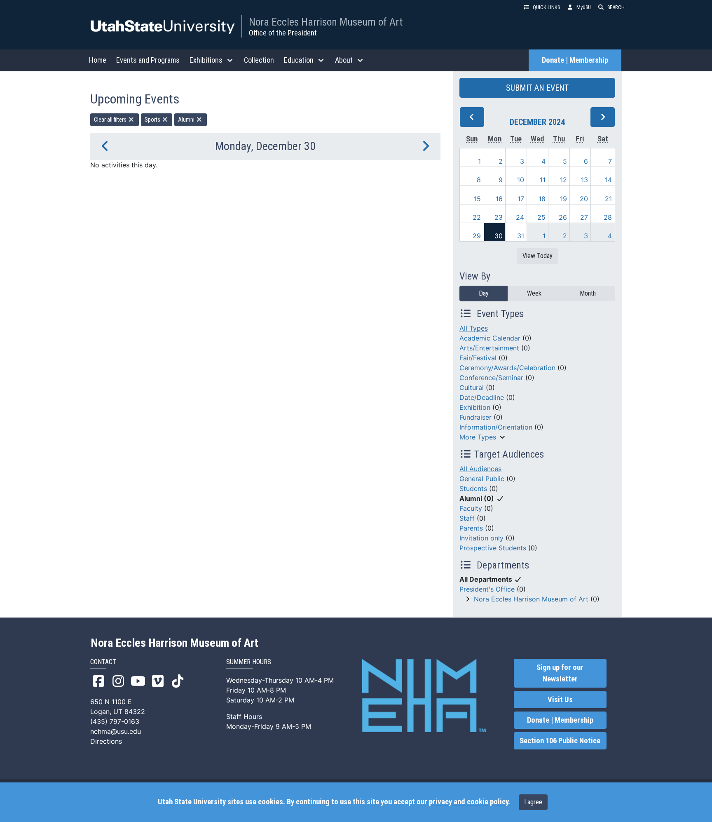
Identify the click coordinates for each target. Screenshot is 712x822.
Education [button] (299, 60)
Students (473, 488)
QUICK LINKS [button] (546, 7)
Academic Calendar (489, 338)
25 (541, 217)
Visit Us (560, 699)
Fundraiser (475, 417)
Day (484, 293)
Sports (153, 119)
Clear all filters (111, 119)
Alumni (187, 119)
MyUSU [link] (583, 7)
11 (543, 180)
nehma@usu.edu (115, 731)
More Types (477, 437)
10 (520, 180)
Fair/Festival (478, 358)
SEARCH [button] (616, 7)
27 (584, 217)
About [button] (344, 60)
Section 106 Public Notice (560, 740)
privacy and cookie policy (468, 801)
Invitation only (481, 538)
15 (477, 199)
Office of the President (283, 32)
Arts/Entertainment (489, 348)
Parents (471, 528)
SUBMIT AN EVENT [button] (537, 88)
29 (477, 236)
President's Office (487, 589)
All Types (473, 328)
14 (608, 180)
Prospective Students (492, 548)
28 (608, 217)
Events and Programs (148, 60)
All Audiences (480, 469)
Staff (467, 518)
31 (520, 236)
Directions (106, 741)
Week (534, 293)
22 (477, 217)
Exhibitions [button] (206, 60)
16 (499, 199)
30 (498, 236)
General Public (481, 478)
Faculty (470, 508)
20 (584, 199)
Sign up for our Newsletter (559, 673)
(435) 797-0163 (114, 721)
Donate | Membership (575, 60)
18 (542, 199)
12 (563, 180)
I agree (533, 802)
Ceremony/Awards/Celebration (507, 368)
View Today (537, 256)
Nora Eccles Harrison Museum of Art (326, 22)
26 (563, 217)
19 (563, 199)
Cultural (471, 387)
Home (97, 60)
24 (520, 217)
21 (608, 199)
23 (498, 217)
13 (584, 180)
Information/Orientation (495, 427)
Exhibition (474, 407)
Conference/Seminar (491, 377)
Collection (259, 60)
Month (588, 293)
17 (521, 199)
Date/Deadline (481, 397)
